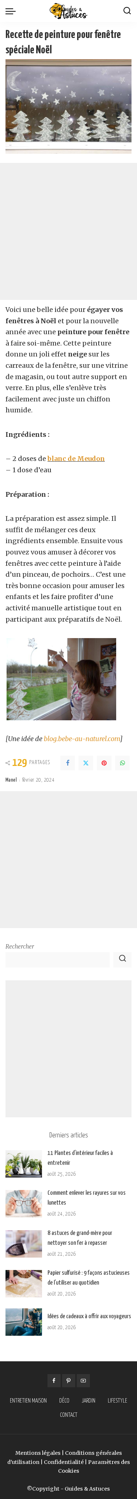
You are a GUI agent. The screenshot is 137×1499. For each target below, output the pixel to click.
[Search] (127, 11)
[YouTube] (83, 1380)
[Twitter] (86, 763)
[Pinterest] (104, 763)
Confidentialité (64, 1462)
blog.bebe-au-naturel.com (82, 739)
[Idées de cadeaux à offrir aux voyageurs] (23, 1322)
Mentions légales (38, 1453)
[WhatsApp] (122, 763)
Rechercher (19, 946)
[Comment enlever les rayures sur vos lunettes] (23, 1203)
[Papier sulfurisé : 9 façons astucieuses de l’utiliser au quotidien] (23, 1283)
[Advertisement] (68, 231)
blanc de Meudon (76, 458)
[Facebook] (67, 763)
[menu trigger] (12, 11)
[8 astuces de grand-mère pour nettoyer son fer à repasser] (23, 1244)
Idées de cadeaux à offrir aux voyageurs (89, 1316)
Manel (11, 780)
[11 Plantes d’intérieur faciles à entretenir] (23, 1164)
